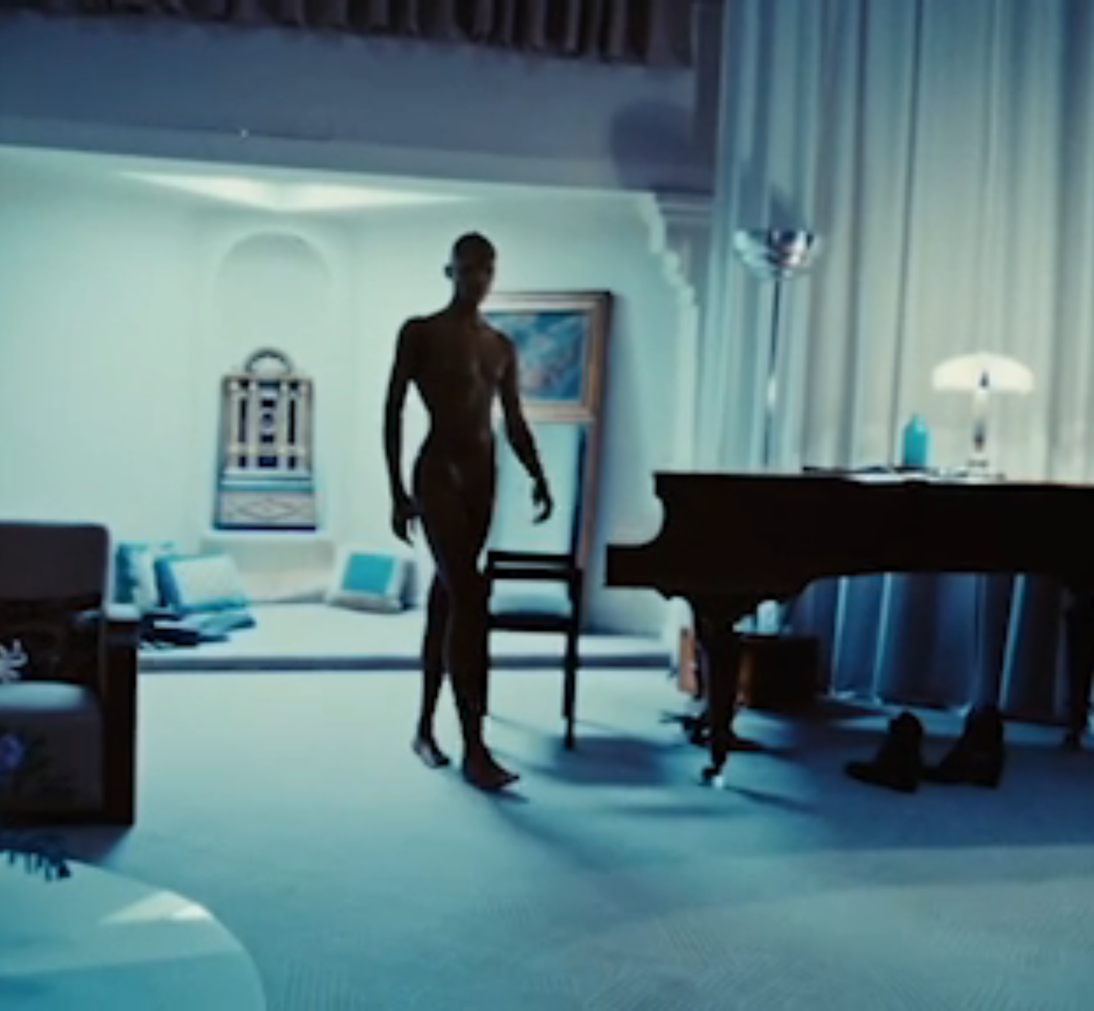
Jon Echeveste (1040, 995)
